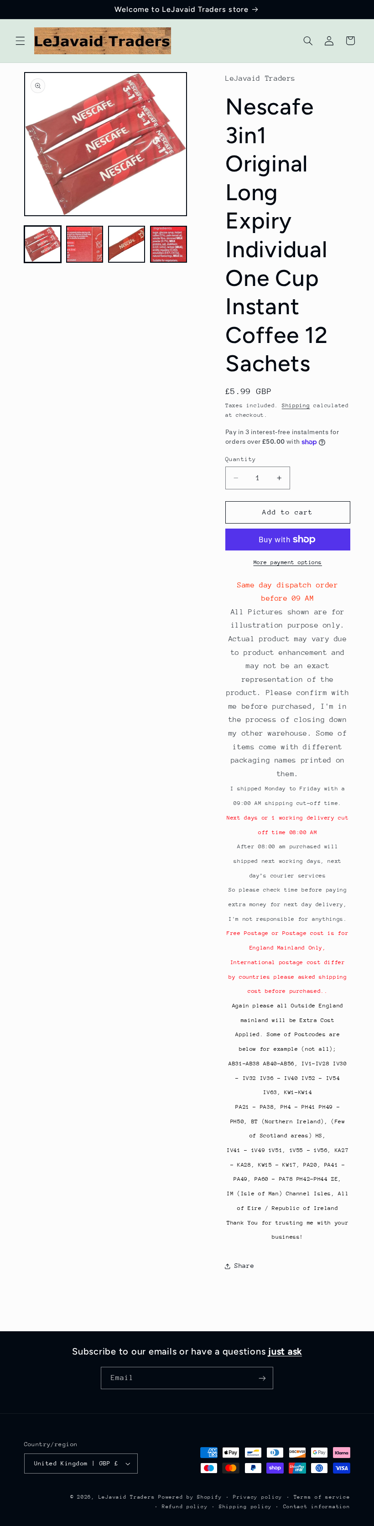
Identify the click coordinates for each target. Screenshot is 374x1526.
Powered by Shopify (190, 1497)
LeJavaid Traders (127, 1497)
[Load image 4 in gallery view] (168, 244)
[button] (20, 40)
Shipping (296, 405)
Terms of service (322, 1497)
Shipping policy (245, 1507)
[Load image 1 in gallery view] (43, 244)
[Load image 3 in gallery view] (126, 244)
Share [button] (244, 1265)
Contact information (316, 1507)
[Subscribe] (262, 1378)
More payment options (288, 562)
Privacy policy (257, 1497)
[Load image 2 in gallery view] (85, 244)
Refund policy (185, 1507)
